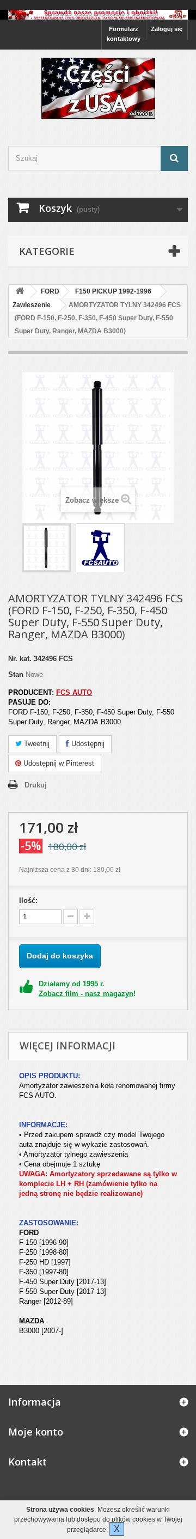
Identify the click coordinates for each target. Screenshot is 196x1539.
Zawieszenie (32, 305)
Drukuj (35, 785)
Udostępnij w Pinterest (57, 763)
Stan (15, 674)
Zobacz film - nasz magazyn (86, 994)
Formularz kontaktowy (123, 34)
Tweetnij (36, 744)
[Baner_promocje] (98, 15)
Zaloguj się (166, 29)
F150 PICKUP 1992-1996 (113, 291)
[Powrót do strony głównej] (19, 291)
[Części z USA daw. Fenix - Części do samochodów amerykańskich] (98, 88)
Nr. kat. (20, 659)
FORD (50, 291)
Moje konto (35, 1431)
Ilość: (28, 900)
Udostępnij (87, 744)
